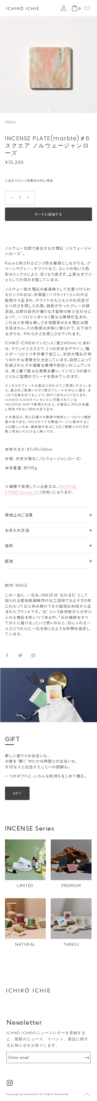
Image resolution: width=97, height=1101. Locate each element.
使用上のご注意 (19, 515)
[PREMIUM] (71, 859)
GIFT (17, 793)
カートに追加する (48, 214)
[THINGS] (71, 918)
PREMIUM (71, 885)
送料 (9, 545)
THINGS (71, 944)
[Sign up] (86, 1057)
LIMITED (25, 885)
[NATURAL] (25, 918)
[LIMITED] (25, 859)
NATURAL (25, 944)
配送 (9, 561)
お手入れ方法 (17, 530)
